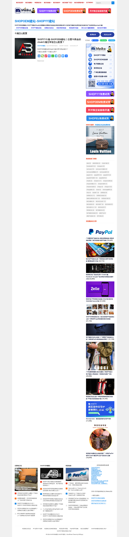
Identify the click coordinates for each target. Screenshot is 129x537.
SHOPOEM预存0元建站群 (98, 500)
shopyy (100, 186)
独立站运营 (19, 2)
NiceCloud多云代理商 (97, 482)
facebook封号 (91, 166)
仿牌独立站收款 (101, 195)
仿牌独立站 (91, 195)
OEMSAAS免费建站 (92, 172)
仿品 (89, 192)
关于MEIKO (89, 2)
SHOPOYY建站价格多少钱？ (64, 531)
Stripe (98, 189)
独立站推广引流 (67, 2)
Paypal (89, 175)
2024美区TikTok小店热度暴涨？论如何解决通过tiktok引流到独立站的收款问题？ (78, 500)
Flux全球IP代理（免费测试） (99, 483)
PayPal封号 (107, 175)
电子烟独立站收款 (92, 213)
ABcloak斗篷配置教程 (87, 28)
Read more (40, 60)
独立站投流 (90, 204)
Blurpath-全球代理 (102, 481)
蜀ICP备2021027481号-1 (98, 503)
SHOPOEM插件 (102, 183)
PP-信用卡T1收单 (37, 528)
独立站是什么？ (91, 207)
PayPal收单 (103, 178)
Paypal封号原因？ (92, 178)
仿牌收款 (104, 192)
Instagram (100, 166)
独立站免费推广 (85, 528)
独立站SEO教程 (102, 28)
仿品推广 (96, 192)
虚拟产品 (102, 213)
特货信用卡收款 (73, 28)
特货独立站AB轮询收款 (50, 528)
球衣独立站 (90, 210)
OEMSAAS (90, 169)
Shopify (89, 181)
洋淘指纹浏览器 (96, 475)
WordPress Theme (71, 534)
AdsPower (94, 469)
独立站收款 (47, 2)
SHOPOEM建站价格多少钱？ (99, 528)
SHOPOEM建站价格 (22, 28)
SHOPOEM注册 (91, 186)
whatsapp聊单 (107, 189)
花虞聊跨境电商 (96, 470)
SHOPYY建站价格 (36, 28)
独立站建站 (28, 2)
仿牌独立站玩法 (49, 28)
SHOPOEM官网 (107, 181)
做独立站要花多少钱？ (93, 198)
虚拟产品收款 (91, 216)
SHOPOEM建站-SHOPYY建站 (35, 21)
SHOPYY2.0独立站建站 (98, 498)
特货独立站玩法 (26, 528)
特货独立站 (38, 2)
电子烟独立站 (100, 210)
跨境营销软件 (95, 473)
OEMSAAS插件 (104, 172)
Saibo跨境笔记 (95, 467)
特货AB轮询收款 (61, 28)
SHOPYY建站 (90, 189)
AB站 (89, 163)
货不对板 (100, 216)
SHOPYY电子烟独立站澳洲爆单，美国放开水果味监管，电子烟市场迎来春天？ (53, 483)
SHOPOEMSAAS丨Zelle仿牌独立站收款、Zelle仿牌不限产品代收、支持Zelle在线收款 (78, 507)
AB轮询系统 (96, 163)
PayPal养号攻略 (74, 528)
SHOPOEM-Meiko (53, 45)
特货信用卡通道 (63, 528)
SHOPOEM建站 (41, 45)
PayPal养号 (98, 175)
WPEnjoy (80, 534)
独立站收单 (56, 2)
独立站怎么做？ (101, 201)
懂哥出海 (94, 478)
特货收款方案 (106, 198)
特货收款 (68, 466)
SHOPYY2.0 (108, 186)
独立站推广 (99, 204)
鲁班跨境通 (94, 479)
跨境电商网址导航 (96, 471)
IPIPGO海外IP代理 (96, 474)
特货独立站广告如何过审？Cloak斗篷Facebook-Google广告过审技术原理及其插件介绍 (99, 277)
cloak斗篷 (105, 163)
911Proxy (94, 481)
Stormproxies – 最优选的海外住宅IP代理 (98, 419)
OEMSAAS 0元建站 (101, 169)
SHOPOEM (97, 181)
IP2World (94, 477)
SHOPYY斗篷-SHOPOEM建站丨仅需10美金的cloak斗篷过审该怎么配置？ (59, 40)
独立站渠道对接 (79, 2)
